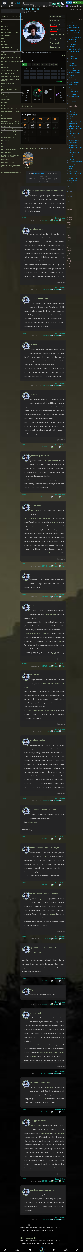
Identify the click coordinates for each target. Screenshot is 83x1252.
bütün (55, 173)
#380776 (44, 289)
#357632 (44, 447)
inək (2, 38)
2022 (47, 64)
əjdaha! (24, 217)
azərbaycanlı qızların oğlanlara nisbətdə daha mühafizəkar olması (11, 122)
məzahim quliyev (74, 171)
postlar (54, 6)
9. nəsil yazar (56, 16)
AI (64, 55)
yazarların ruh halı (6, 21)
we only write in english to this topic (11, 135)
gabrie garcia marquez (36, 710)
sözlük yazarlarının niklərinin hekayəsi (9, 53)
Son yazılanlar (13, 11)
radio (63, 6)
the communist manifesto (8, 162)
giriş (70, 3)
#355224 (44, 1112)
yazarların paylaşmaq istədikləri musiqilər (10, 80)
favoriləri (33, 178)
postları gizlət (47, 148)
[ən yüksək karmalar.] (81, 6)
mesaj (49, 220)
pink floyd (34, 633)
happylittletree (29, 8)
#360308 (44, 385)
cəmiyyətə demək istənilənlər (9, 24)
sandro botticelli (35, 1125)
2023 (42, 64)
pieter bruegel (5, 67)
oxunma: (58, 34)
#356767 (44, 800)
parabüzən (4, 29)
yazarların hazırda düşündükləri (10, 76)
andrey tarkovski (58, 1052)
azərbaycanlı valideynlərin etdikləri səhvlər (11, 17)
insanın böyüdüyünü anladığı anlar (11, 50)
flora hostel (72, 157)
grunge (59, 641)
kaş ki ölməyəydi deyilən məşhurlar (11, 173)
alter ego (55, 522)
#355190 (44, 1181)
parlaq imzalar (5, 126)
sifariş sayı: (56, 39)
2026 (29, 64)
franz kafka (4, 27)
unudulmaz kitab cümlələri (9, 108)
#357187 (44, 596)
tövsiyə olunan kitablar (7, 83)
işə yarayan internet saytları (9, 94)
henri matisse (5, 140)
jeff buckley (72, 119)
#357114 (44, 666)
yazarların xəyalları (6, 47)
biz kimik (67, 28)
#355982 (44, 939)
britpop (3, 41)
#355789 (44, 981)
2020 (56, 64)
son (46, 6)
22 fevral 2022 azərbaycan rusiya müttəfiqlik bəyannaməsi (11, 155)
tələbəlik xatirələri (6, 119)
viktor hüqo (38, 952)
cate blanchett (41, 1099)
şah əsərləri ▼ (39, 173)
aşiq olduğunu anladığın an (74, 34)
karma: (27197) (58, 30)
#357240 (44, 566)
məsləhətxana (69, 191)
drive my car (4, 170)
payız (2, 64)
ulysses (51, 553)
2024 (38, 64)
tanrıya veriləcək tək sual (8, 149)
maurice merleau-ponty (8, 137)
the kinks (42, 633)
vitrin (49, 173)
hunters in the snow (45, 1052)
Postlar (43, 176)
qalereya (72, 6)
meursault (4, 97)
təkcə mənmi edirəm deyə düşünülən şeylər (75, 164)
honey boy (41, 899)
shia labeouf (50, 914)
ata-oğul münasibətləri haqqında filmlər (10, 58)
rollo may (4, 102)
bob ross (46, 856)
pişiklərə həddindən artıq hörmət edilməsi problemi (75, 123)
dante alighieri (46, 1133)
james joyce (34, 510)
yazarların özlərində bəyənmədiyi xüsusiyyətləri (75, 142)
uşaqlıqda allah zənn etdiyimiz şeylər (12, 62)
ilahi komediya (59, 1133)
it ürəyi (3, 86)
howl (2, 143)
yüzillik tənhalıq (50, 710)
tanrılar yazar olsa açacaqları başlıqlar (9, 90)
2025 (34, 64)
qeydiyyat (78, 3)
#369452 (44, 335)
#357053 (44, 731)
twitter (67, 85)
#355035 (44, 1219)
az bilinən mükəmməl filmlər (9, 70)
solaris (34, 1056)
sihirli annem (31, 822)
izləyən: (56, 47)
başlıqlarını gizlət (34, 148)
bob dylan (49, 1087)
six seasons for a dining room (34, 1045)
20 (30, 1225)
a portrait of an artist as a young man (37, 518)
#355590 (44, 1004)
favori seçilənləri (46, 178)
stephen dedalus (6, 35)
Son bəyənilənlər (75, 9)
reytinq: (56, 25)
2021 (51, 64)
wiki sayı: (55, 43)
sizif (53, 768)
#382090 (44, 220)
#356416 (44, 839)
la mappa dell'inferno (7, 73)
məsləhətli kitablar (6, 152)
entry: (55, 21)
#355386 (44, 1073)
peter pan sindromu (51, 461)
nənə (2, 146)
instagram (67, 46)
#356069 (44, 885)
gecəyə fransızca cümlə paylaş (10, 129)
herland (3, 105)
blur (62, 653)
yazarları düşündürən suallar (9, 32)
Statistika (27, 106)
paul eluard (4, 44)
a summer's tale (5, 100)
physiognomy (5, 159)
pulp (53, 653)
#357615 (44, 497)
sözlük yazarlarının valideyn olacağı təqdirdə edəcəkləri (11, 166)
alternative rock (50, 614)
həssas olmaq (5, 116)
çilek (29, 830)
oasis (45, 653)
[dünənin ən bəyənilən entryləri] (77, 6)
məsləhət (38, 6)
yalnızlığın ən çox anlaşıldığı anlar (11, 132)
